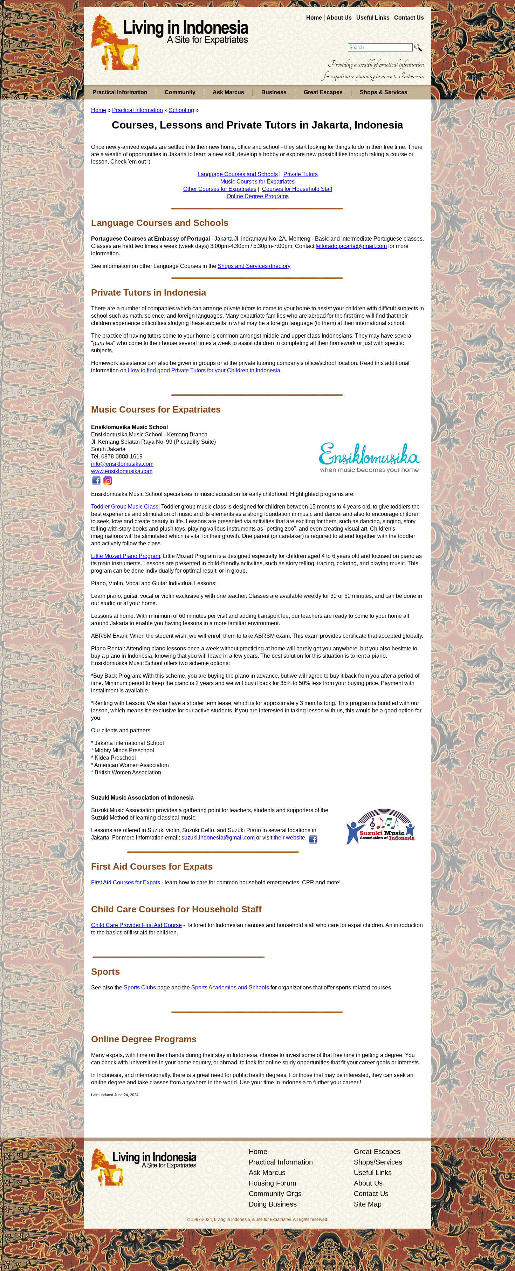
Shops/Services (378, 1162)
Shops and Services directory (254, 266)
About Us (339, 18)
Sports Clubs (140, 987)
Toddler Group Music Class (124, 507)
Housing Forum (272, 1183)
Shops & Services (383, 92)
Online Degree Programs (258, 196)
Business (274, 92)
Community (180, 92)
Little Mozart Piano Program (125, 556)
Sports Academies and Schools (230, 987)
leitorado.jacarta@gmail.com (351, 246)
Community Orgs (275, 1193)
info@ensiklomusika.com (122, 464)
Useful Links (373, 18)
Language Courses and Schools (238, 174)
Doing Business (273, 1204)
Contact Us (409, 18)
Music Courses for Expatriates (257, 182)
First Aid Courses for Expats (125, 882)
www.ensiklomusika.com (121, 471)
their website (289, 838)
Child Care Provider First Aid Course (136, 925)
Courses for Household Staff (297, 189)
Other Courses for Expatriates (219, 189)
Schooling (181, 110)
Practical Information (119, 92)
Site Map (368, 1204)
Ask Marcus (228, 92)
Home (314, 18)
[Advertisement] (257, 1117)
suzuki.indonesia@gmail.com (218, 838)
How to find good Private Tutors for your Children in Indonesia (204, 370)
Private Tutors (300, 174)
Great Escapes (323, 92)
